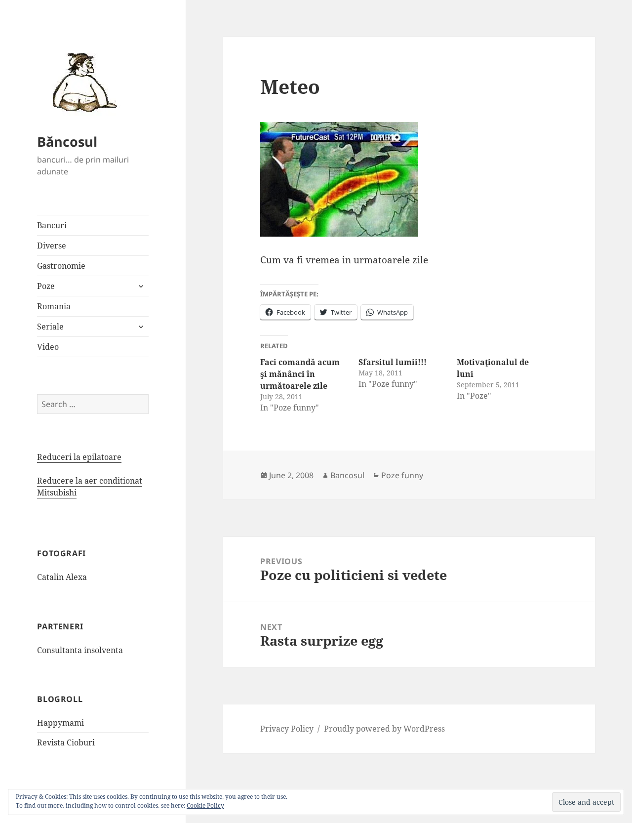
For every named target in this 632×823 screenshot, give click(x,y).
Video (48, 346)
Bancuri (52, 225)
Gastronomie (61, 265)
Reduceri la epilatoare (79, 457)
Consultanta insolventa (80, 650)
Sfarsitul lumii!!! (392, 362)
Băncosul (67, 141)
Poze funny (402, 475)
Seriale (50, 326)
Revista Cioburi (66, 742)
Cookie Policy (205, 805)
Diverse (51, 245)
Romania (54, 306)
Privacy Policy (287, 728)
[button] (81, 81)
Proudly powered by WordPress (384, 728)
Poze (46, 286)
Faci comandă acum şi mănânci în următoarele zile (300, 374)
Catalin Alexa (62, 577)
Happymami (60, 722)
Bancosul (347, 475)
